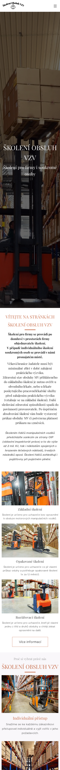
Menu (55, 6)
